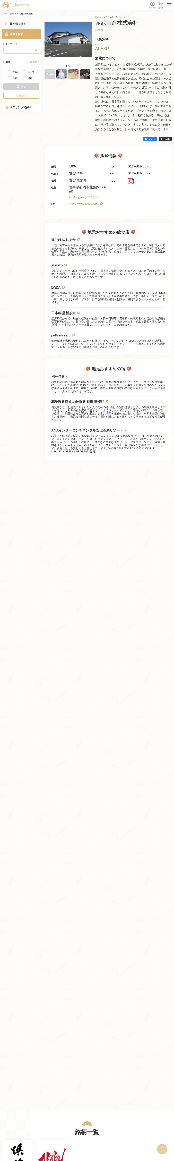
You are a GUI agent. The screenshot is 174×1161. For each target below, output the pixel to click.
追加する (34, 62)
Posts (167, 138)
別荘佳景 (58, 376)
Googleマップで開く (85, 197)
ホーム (5, 13)
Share (152, 138)
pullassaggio (61, 335)
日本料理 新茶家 (63, 313)
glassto (57, 265)
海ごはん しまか (63, 240)
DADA (55, 287)
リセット (21, 95)
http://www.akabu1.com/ (84, 203)
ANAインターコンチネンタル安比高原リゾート (87, 430)
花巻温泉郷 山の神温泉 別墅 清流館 (77, 402)
